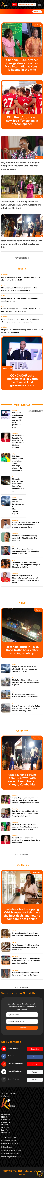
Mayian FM (5, 1127)
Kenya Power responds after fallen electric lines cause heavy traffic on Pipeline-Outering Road (26, 708)
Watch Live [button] (37, 12)
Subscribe (22, 1028)
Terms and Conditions (8, 1093)
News (3, 296)
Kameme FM (5, 1122)
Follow (34, 1064)
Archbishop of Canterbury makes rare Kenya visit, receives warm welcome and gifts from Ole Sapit (21, 205)
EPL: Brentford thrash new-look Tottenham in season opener (22, 120)
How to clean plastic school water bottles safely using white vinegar (25, 934)
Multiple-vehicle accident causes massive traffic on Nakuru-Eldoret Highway (25, 682)
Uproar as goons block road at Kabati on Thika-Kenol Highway (24, 695)
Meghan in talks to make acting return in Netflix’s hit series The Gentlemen (24, 538)
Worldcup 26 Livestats (28, 4)
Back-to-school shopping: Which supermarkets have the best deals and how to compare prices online (22, 914)
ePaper (14, 4)
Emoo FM (4, 1130)
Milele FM (4, 1117)
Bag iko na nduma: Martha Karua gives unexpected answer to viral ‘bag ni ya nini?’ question (20, 165)
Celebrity (37, 25)
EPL (39, 82)
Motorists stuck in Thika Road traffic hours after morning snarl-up (18, 485)
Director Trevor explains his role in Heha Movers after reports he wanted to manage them (25, 524)
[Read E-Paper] (39, 1173)
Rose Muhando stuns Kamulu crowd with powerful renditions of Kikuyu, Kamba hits (21, 244)
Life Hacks (36, 872)
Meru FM (4, 1125)
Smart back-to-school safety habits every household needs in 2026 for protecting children (26, 960)
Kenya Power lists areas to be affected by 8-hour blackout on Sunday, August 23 (24, 669)
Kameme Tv (5, 1119)
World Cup (7, 368)
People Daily (5, 1114)
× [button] (42, 1171)
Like (34, 1056)
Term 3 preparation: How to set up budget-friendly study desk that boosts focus (25, 947)
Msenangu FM (6, 1132)
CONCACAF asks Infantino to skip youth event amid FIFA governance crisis (22, 380)
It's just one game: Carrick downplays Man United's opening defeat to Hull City (25, 551)
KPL (3, 285)
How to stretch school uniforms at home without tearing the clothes (25, 973)
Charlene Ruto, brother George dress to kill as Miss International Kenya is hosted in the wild (22, 65)
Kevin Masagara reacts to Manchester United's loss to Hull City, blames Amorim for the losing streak (26, 579)
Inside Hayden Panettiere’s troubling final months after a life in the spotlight (18, 441)
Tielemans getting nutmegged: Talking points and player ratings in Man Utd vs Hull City (26, 564)
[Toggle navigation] (40, 4)
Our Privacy (5, 1096)
